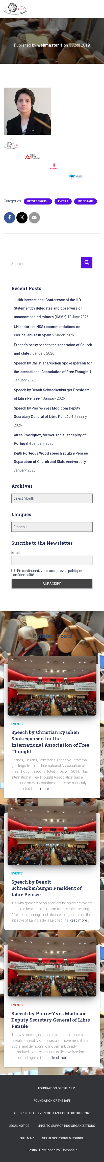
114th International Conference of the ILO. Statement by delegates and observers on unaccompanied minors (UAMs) (48, 308)
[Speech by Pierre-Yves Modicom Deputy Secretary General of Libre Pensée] (52, 967)
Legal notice (19, 1126)
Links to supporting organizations (66, 1126)
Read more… (41, 789)
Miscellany (85, 201)
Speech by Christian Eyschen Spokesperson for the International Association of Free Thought (50, 742)
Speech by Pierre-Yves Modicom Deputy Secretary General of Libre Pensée (50, 1019)
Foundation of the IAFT (52, 1101)
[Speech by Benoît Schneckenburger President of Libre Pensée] (52, 835)
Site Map (27, 1138)
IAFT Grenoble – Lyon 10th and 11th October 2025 (52, 1113)
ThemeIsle (69, 1150)
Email (15, 553)
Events (63, 201)
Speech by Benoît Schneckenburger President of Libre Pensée (46, 888)
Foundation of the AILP (56, 1088)
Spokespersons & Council (63, 1138)
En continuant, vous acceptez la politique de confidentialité (49, 573)
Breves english (37, 201)
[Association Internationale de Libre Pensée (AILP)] (17, 9)
